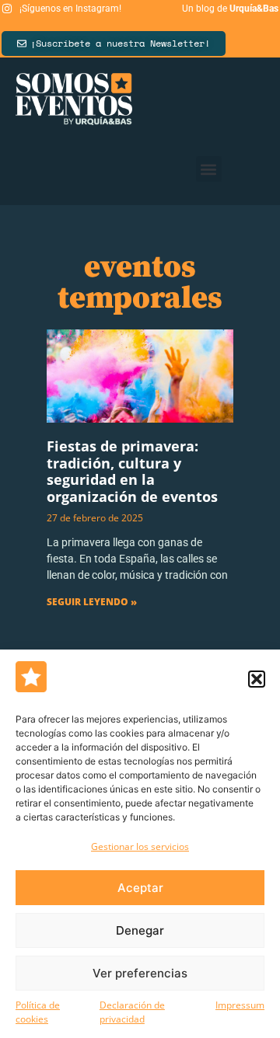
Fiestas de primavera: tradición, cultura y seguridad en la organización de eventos (132, 471)
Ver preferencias (140, 973)
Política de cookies (38, 1012)
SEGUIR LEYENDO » (92, 601)
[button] (256, 679)
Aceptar (140, 887)
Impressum (239, 1005)
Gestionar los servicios (140, 846)
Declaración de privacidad (132, 1012)
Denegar (140, 930)
